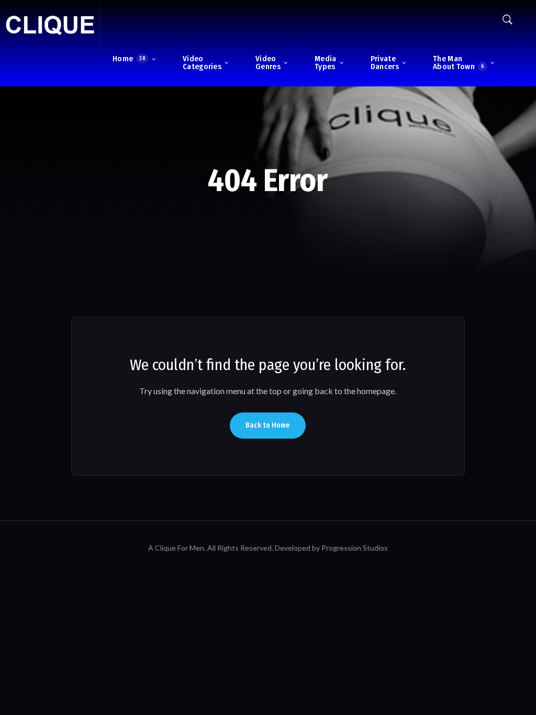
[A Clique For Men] (49, 25)
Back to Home (267, 425)
